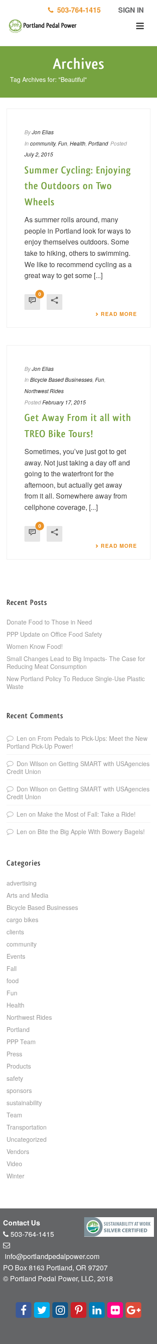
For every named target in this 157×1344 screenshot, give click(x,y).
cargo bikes (22, 919)
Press (14, 1054)
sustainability (24, 1102)
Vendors (18, 1151)
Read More (119, 313)
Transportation (27, 1127)
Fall (12, 968)
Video (14, 1164)
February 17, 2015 (64, 402)
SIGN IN (130, 10)
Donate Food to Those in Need (49, 622)
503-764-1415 (77, 10)
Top (149, 1336)
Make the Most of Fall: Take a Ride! (87, 814)
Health (77, 143)
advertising (22, 883)
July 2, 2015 (38, 154)
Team (14, 1115)
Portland (98, 143)
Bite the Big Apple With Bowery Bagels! (91, 831)
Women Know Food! (35, 646)
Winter (15, 1176)
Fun (62, 143)
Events (16, 956)
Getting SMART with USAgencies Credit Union (78, 767)
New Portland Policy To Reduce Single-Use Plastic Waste (76, 682)
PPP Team (21, 1041)
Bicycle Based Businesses (61, 379)
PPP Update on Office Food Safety (54, 634)
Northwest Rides (44, 390)
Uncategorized (27, 1139)
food (13, 980)
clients (15, 932)
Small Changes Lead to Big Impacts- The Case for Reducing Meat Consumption (76, 662)
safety (15, 1078)
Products (19, 1066)
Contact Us (21, 1223)
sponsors (19, 1090)
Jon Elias (43, 132)
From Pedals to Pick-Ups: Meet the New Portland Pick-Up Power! (77, 742)
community (42, 143)
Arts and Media (27, 895)
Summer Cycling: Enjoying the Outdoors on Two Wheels (77, 186)
